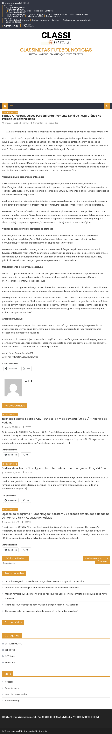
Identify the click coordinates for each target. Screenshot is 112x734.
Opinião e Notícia (13, 22)
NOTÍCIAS (8, 5)
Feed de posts (12, 688)
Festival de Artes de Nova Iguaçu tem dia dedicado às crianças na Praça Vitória (54, 468)
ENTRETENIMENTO (11, 26)
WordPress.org (12, 700)
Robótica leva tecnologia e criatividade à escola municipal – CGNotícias (42, 587)
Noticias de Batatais (58, 14)
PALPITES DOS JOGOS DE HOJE (84, 717)
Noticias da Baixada (16, 14)
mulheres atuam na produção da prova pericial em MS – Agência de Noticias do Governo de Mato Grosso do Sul (97, 558)
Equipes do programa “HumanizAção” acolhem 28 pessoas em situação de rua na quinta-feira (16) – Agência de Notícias (56, 515)
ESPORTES (8, 18)
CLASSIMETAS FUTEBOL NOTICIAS (56, 50)
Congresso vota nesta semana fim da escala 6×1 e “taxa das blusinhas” (41, 611)
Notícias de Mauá (15, 16)
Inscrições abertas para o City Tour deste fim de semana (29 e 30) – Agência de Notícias (54, 420)
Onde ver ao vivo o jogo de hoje (77, 20)
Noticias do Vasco (40, 20)
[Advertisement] (56, 78)
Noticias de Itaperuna (15, 7)
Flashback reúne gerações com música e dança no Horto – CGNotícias (41, 604)
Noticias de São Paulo (15, 12)
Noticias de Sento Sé (43, 11)
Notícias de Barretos (79, 14)
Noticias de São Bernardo (17, 20)
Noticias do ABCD (35, 16)
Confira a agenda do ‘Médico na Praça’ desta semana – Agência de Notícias (44, 581)
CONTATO (26, 24)
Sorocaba (10, 662)
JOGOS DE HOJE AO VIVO (54, 717)
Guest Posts (29, 26)
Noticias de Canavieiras (20, 11)
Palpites (55, 20)
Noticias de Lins (53, 16)
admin (25, 123)
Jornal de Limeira (37, 14)
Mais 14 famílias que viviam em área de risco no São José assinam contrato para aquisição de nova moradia (56, 596)
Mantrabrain (41, 731)
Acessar (9, 681)
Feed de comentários (16, 694)
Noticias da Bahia (15, 9)
